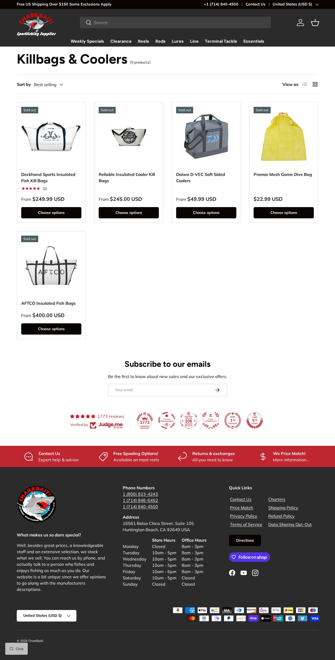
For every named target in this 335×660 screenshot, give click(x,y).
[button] (315, 22)
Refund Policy (281, 516)
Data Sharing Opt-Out (290, 524)
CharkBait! (35, 641)
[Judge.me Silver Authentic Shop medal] (210, 420)
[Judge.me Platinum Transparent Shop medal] (166, 420)
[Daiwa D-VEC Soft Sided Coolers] (206, 137)
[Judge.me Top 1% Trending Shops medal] (232, 420)
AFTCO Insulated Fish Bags (48, 303)
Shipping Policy (283, 507)
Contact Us (255, 4)
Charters (276, 499)
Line (194, 41)
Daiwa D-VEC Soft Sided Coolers (200, 177)
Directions (245, 540)
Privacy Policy (243, 516)
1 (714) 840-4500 (140, 506)
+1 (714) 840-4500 (221, 4)
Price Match (241, 507)
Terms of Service (246, 524)
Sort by (24, 84)
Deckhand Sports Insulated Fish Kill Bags (48, 177)
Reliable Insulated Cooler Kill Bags (127, 177)
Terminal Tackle (221, 41)
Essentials (253, 41)
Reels (143, 41)
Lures (178, 41)
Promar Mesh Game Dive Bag (283, 174)
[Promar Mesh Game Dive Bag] (284, 137)
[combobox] (175, 22)
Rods (160, 41)
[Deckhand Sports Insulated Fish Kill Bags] (51, 137)
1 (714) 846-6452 (140, 500)
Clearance (121, 41)
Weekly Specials (87, 41)
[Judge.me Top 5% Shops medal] (254, 420)
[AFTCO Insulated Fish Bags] (51, 266)
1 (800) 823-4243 (140, 494)
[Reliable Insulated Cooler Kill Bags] (129, 137)
